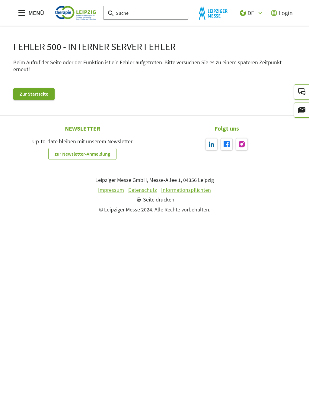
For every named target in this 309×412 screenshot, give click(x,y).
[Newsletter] (301, 110)
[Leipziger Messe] (213, 13)
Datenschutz (142, 190)
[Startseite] (75, 13)
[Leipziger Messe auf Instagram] (242, 144)
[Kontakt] (301, 92)
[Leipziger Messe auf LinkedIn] (211, 144)
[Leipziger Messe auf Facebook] (227, 144)
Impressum (111, 190)
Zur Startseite (34, 94)
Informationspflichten (186, 190)
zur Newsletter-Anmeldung (82, 154)
